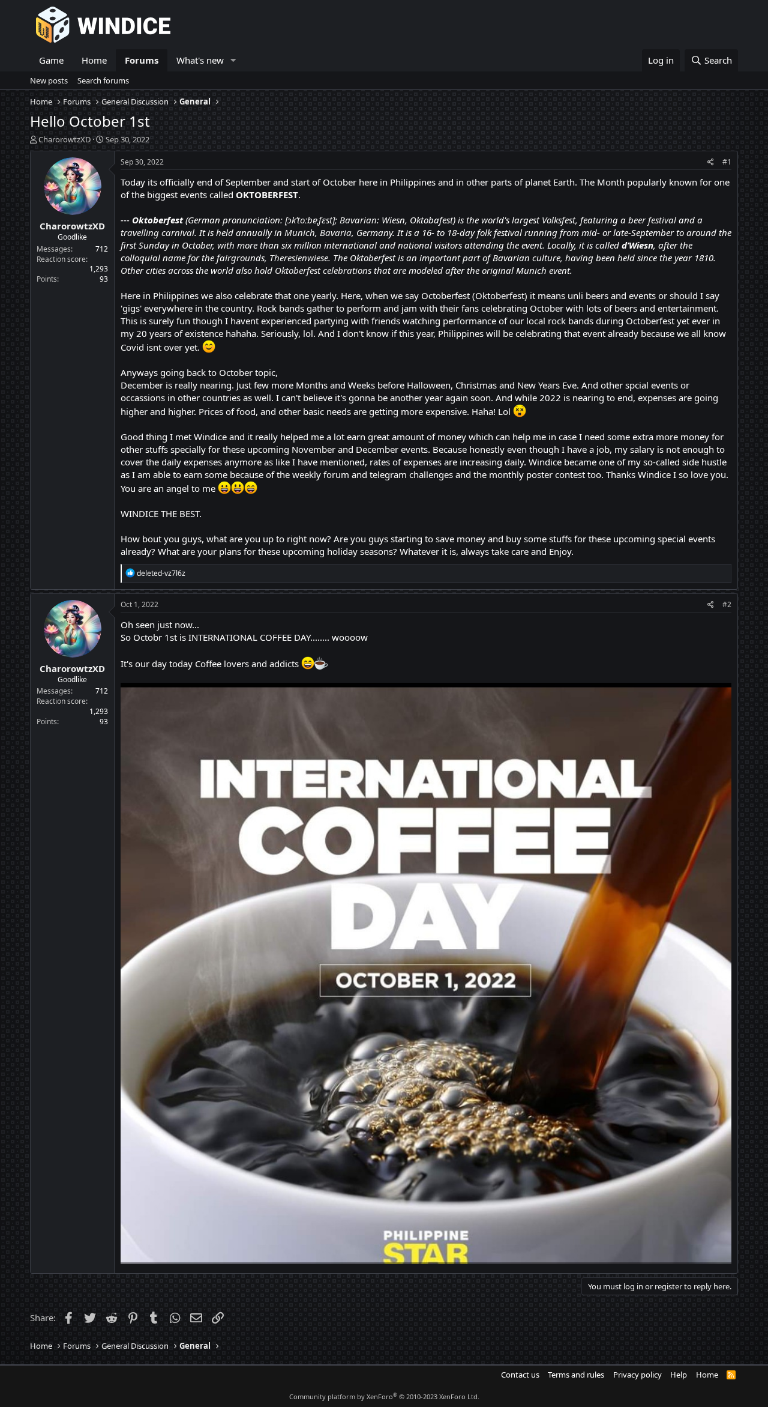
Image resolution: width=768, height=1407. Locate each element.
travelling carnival (157, 232)
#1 (726, 162)
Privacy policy (637, 1374)
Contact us (520, 1374)
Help (678, 1374)
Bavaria (336, 232)
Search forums (103, 80)
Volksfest (558, 220)
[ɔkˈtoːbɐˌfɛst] (310, 220)
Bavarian (358, 220)
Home (94, 60)
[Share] (710, 162)
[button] (233, 60)
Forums (141, 60)
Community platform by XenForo (384, 1396)
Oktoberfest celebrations (323, 270)
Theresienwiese (298, 258)
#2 (726, 604)
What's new (200, 60)
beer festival (652, 220)
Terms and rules (576, 1374)
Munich (299, 232)
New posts (49, 80)
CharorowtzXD (64, 139)
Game (51, 60)
